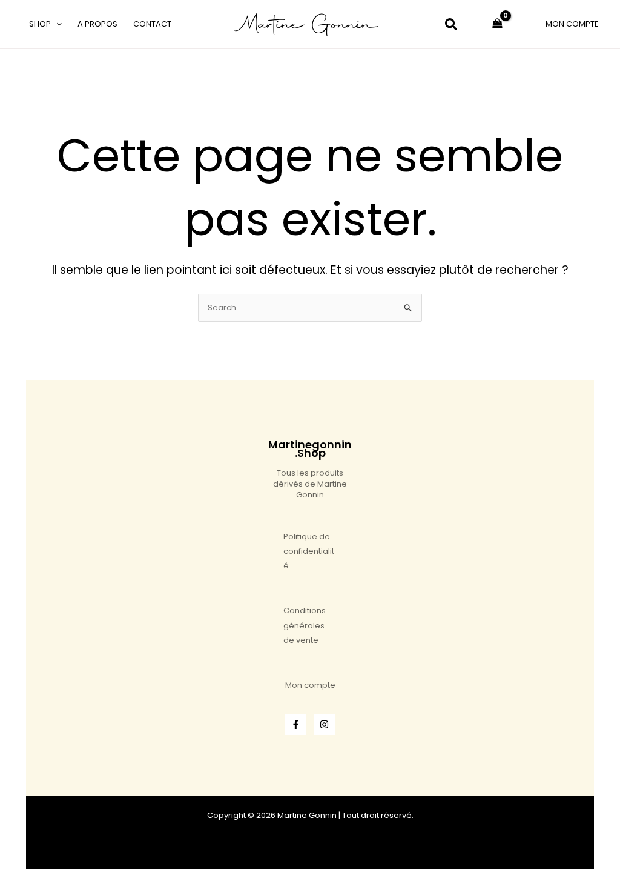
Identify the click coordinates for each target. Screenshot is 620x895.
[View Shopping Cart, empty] (497, 24)
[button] (56, 24)
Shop (40, 24)
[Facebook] (295, 724)
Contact (152, 24)
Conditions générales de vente (304, 625)
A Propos (97, 24)
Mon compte (310, 685)
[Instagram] (324, 724)
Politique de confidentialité (308, 551)
